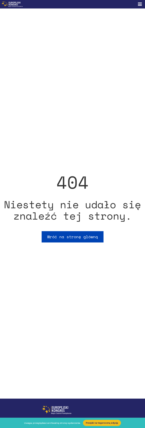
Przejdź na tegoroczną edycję (102, 423)
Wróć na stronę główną (72, 237)
